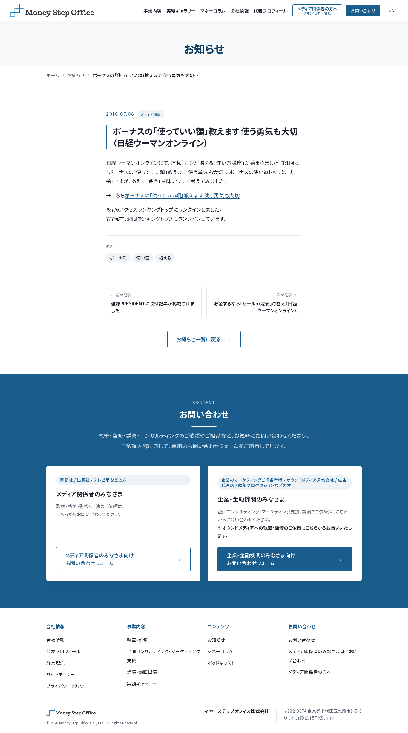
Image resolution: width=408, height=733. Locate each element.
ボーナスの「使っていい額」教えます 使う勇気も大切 (182, 195)
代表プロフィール (271, 10)
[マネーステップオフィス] (52, 10)
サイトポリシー (60, 674)
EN (391, 10)
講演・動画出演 (142, 672)
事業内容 (152, 10)
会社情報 (240, 10)
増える (165, 258)
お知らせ (76, 75)
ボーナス (118, 258)
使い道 (142, 258)
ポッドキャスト (221, 663)
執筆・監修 (137, 640)
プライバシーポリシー (67, 686)
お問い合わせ (363, 10)
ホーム (52, 75)
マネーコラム (213, 10)
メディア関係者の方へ (309, 672)
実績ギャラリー (181, 10)
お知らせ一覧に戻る (198, 339)
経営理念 (55, 663)
